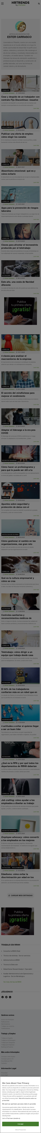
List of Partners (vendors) (11, 1118)
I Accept (20, 1124)
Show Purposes (20, 1130)
